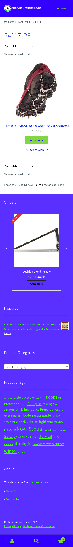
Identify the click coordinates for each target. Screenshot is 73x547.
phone (46, 430)
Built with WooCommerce (39, 526)
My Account (12, 541)
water (42, 444)
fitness (13, 415)
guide (46, 415)
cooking (47, 404)
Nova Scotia (29, 429)
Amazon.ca (36, 140)
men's (50, 421)
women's (21, 452)
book (50, 397)
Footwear (29, 415)
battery (18, 397)
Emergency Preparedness (41, 409)
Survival (45, 436)
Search (36, 541)
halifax (56, 415)
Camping (34, 403)
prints (63, 430)
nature (10, 429)
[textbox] (36, 366)
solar (30, 437)
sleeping (21, 437)
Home (11, 21)
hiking (19, 421)
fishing (7, 416)
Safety (10, 436)
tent (54, 437)
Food (19, 415)
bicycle (29, 397)
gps (39, 415)
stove (36, 437)
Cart (56, 537)
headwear (9, 421)
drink (19, 409)
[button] (36, 150)
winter (10, 451)
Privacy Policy (12, 526)
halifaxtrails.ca (39, 482)
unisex (35, 444)
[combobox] (36, 366)
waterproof (55, 444)
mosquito (59, 421)
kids (25, 422)
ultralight (22, 443)
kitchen (33, 422)
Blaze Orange (39, 398)
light (42, 421)
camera (23, 404)
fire (61, 410)
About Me (11, 491)
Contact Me (13, 499)
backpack (8, 398)
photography (55, 430)
